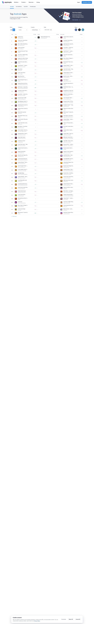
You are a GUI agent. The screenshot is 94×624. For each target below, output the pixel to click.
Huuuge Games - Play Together (68, 102)
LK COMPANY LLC (21, 152)
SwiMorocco (20, 181)
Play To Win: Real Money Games (23, 43)
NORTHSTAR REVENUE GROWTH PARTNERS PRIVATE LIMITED (23, 185)
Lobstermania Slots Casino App (68, 205)
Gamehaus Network (66, 177)
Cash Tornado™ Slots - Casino (68, 97)
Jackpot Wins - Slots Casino (68, 133)
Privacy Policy (37, 620)
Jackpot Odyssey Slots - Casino (68, 194)
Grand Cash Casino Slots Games (68, 176)
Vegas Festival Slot (21, 151)
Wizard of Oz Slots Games (68, 108)
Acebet (19, 149)
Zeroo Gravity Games (67, 73)
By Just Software (21, 48)
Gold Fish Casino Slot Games (68, 83)
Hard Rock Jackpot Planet (68, 212)
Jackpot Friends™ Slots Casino (68, 183)
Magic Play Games (21, 127)
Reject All (71, 619)
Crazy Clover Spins (21, 194)
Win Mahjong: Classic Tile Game (23, 101)
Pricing (38, 2)
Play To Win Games (21, 45)
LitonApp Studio (20, 38)
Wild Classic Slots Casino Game (68, 180)
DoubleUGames (66, 106)
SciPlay (64, 38)
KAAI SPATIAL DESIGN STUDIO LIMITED (23, 84)
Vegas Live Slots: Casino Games (68, 187)
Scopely (64, 149)
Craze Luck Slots (21, 47)
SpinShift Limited (21, 41)
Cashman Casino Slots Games (68, 40)
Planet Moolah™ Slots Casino (23, 79)
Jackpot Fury (20, 36)
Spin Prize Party (21, 76)
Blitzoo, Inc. (65, 206)
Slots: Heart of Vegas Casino (68, 58)
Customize (63, 619)
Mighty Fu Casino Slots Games (68, 94)
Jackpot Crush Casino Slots (68, 151)
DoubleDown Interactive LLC (68, 91)
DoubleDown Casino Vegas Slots (68, 90)
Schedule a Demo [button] (87, 2)
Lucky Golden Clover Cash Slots (23, 169)
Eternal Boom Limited (21, 134)
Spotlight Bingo (21, 173)
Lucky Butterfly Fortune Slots (23, 183)
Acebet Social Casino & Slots (23, 147)
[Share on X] (79, 30)
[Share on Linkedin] (83, 30)
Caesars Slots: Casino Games (68, 129)
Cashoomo (20, 201)
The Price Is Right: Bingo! (23, 54)
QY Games (65, 210)
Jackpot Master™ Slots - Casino (68, 72)
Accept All (78, 619)
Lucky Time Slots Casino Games (23, 122)
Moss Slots (20, 69)
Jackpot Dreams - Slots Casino (68, 169)
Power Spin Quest (21, 137)
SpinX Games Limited (67, 48)
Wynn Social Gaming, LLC (67, 192)
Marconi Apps (20, 73)
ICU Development (44, 38)
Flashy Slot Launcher (22, 112)
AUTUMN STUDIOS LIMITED (68, 195)
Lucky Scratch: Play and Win (23, 119)
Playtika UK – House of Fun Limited (68, 145)
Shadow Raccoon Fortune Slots (23, 83)
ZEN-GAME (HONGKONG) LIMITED (68, 170)
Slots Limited (65, 199)
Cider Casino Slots (21, 72)
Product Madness (66, 41)
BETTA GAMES (65, 163)
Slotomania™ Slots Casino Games (68, 61)
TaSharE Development (21, 99)
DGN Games (20, 124)
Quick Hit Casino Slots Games (68, 54)
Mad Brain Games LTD (21, 77)
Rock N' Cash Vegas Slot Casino (23, 155)
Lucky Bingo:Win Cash (22, 180)
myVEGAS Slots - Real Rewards (68, 155)
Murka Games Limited (67, 174)
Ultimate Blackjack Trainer (46, 36)
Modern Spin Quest (22, 190)
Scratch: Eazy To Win (22, 97)
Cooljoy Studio (20, 142)
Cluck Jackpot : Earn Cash (23, 129)
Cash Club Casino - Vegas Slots (68, 69)
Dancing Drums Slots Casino (23, 198)
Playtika (64, 63)
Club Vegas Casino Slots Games (68, 115)
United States (35, 29)
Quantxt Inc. (20, 113)
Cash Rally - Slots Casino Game (68, 140)
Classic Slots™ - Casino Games (68, 198)
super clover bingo (21, 208)
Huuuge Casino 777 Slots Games (68, 101)
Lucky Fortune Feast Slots (23, 158)
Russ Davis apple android (22, 131)
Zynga (64, 109)
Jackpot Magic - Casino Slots (68, 119)
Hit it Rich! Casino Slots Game (68, 126)
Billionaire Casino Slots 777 (68, 137)
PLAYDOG (65, 188)
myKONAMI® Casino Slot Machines (68, 158)
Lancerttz (19, 210)
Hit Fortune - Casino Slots (23, 86)
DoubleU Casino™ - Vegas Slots (68, 104)
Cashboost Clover (21, 140)
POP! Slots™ (66, 79)
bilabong (19, 120)
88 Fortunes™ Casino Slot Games (68, 112)
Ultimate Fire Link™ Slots (23, 51)
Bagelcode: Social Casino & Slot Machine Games (68, 116)
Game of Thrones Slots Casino (68, 122)
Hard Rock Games (66, 213)
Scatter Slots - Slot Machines (68, 173)
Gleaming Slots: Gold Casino (23, 133)
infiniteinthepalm (21, 195)
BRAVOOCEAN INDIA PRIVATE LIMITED (23, 88)
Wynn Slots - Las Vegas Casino (68, 190)
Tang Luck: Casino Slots (22, 40)
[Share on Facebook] (76, 30)
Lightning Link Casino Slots (68, 43)
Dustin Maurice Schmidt (22, 170)
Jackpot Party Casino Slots (68, 36)
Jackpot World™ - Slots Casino (68, 65)
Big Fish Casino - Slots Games (68, 76)
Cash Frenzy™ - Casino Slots (68, 51)
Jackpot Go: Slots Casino (23, 58)
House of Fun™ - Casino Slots (68, 144)
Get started (76, 19)
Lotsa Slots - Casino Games (68, 47)
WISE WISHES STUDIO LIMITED (23, 59)
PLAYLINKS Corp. (21, 156)
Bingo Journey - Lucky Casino (68, 208)
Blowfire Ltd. (65, 181)
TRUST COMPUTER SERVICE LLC (23, 174)
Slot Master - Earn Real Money (23, 126)
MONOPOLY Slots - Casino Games (68, 86)
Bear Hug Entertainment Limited (23, 102)
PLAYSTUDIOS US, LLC (67, 81)
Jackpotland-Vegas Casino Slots (68, 162)
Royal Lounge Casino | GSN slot (68, 147)
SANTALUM (20, 70)
